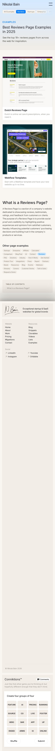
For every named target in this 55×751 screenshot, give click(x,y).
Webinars (39, 265)
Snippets (33, 330)
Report (37, 261)
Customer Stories (28, 268)
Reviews (20, 12)
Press (30, 261)
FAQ (5, 258)
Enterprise (16, 250)
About (7, 330)
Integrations (20, 261)
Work (7, 333)
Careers (16, 268)
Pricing (8, 336)
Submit (41, 741)
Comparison (8, 254)
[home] (11, 4)
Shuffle (13, 741)
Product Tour (8, 261)
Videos (32, 336)
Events (30, 265)
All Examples (9, 12)
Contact (33, 254)
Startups (30, 12)
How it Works (33, 258)
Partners (45, 261)
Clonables (33, 333)
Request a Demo (10, 272)
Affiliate (26, 250)
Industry (22, 258)
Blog (23, 265)
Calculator (35, 250)
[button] (50, 4)
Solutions (13, 258)
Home (7, 327)
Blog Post (18, 254)
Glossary (7, 268)
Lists (31, 339)
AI (26, 254)
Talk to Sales (41, 268)
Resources (15, 265)
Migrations (10, 339)
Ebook (6, 265)
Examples (33, 342)
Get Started (45, 258)
